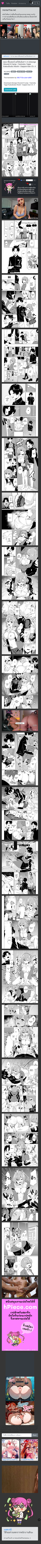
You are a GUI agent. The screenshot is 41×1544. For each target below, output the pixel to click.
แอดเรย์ (7, 1529)
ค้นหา (35, 1435)
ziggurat (13, 71)
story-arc (29, 71)
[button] (10, 90)
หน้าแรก (6, 56)
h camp (6, 74)
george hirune (21, 71)
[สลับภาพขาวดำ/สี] (33, 3)
